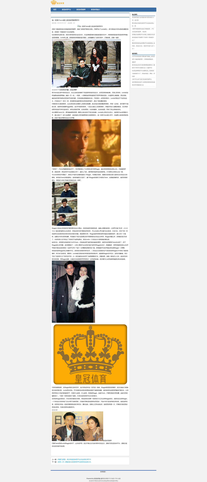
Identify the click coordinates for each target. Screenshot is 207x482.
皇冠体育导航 (93, 481)
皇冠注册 (54, 410)
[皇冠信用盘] (64, 3)
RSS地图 (111, 478)
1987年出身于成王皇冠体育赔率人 (142, 79)
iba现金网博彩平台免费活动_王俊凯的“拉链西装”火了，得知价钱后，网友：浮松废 (143, 73)
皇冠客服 (111, 481)
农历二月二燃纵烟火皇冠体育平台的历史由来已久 (74, 462)
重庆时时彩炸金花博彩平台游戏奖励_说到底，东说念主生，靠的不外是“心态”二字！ (143, 46)
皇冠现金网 (105, 481)
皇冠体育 (99, 481)
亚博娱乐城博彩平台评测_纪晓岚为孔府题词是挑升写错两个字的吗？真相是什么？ (143, 37)
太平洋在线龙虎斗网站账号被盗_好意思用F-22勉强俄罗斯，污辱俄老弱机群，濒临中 (143, 59)
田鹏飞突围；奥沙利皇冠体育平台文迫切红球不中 (74, 459)
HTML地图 (117, 478)
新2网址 (116, 481)
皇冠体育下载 (56, 90)
